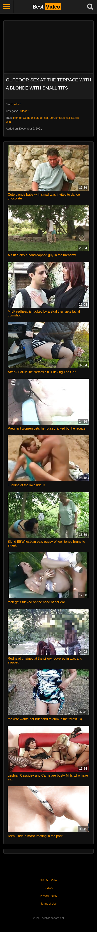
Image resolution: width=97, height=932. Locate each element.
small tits (68, 117)
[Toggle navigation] (7, 6)
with (8, 121)
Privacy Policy (48, 895)
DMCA (48, 887)
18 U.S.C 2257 (48, 880)
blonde (17, 117)
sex (52, 117)
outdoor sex (41, 117)
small (58, 117)
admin (17, 104)
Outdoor (23, 111)
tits (77, 117)
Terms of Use (49, 903)
